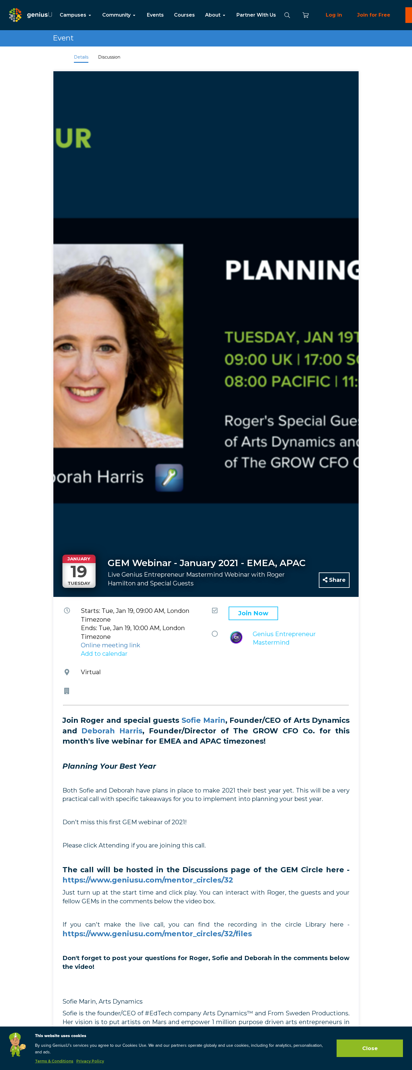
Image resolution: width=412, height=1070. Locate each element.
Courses (184, 15)
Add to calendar (104, 653)
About (213, 15)
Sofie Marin (203, 720)
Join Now (253, 613)
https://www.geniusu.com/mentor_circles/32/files (157, 933)
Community (117, 15)
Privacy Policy (90, 1061)
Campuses (73, 15)
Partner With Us (256, 15)
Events (155, 15)
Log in (334, 15)
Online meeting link (110, 645)
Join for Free (373, 15)
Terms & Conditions (54, 1061)
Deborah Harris (111, 730)
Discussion (109, 57)
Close (370, 1048)
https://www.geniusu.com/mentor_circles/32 (147, 880)
